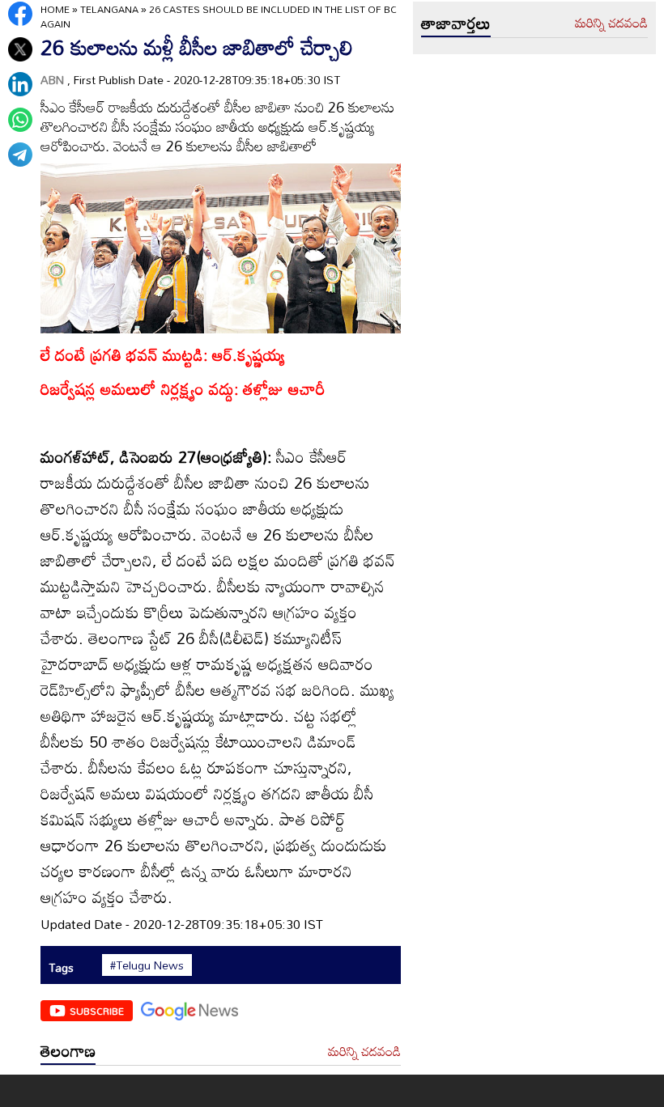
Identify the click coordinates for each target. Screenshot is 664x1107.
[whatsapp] (20, 120)
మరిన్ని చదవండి (364, 1052)
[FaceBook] (20, 14)
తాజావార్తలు (456, 23)
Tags (61, 967)
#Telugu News (147, 965)
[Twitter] (20, 49)
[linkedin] (20, 84)
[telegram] (20, 154)
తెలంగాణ (68, 1050)
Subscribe (97, 1010)
